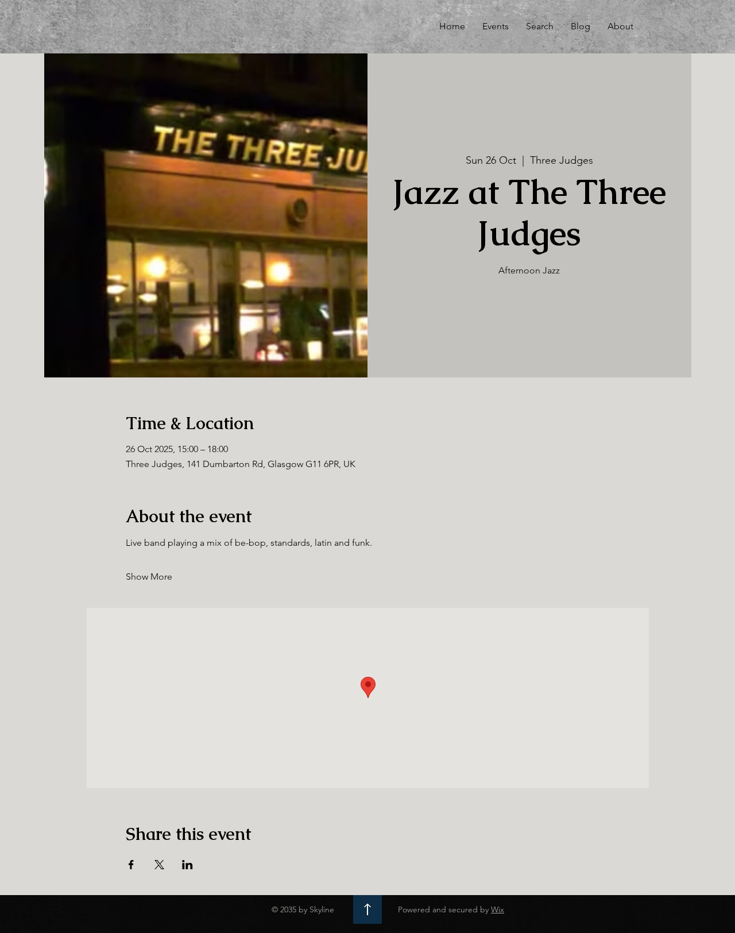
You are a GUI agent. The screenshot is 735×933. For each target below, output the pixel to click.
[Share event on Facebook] (131, 864)
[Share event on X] (159, 864)
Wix (497, 909)
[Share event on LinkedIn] (187, 864)
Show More (149, 576)
